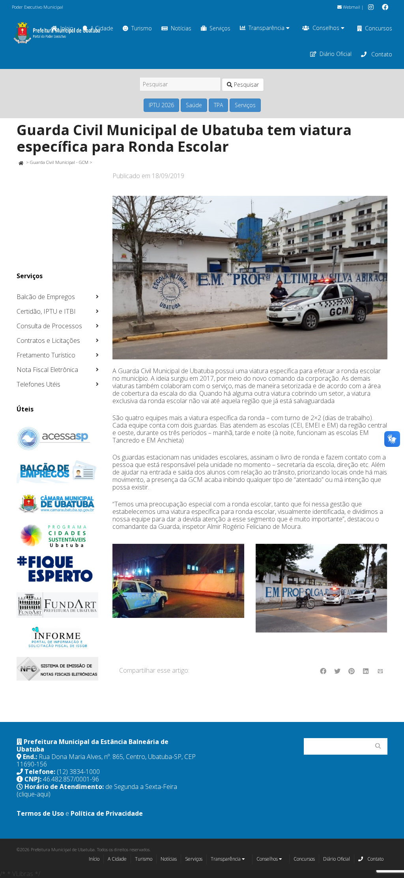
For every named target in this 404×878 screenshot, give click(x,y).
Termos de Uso (40, 813)
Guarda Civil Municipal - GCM (59, 162)
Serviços (219, 28)
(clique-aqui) (33, 794)
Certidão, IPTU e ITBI (46, 311)
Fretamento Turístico (46, 355)
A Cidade (117, 859)
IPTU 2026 (161, 105)
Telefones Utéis (38, 384)
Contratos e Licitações (48, 340)
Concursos (378, 28)
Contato (381, 54)
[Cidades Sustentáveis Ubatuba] (58, 536)
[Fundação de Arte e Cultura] (58, 604)
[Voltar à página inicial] (21, 162)
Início (94, 859)
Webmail (351, 7)
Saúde (194, 105)
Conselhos (326, 28)
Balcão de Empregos (46, 296)
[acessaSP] (58, 438)
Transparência (267, 28)
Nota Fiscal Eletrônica (47, 369)
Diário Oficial (336, 54)
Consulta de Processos (49, 326)
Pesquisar (245, 84)
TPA (218, 105)
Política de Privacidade (107, 813)
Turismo (141, 28)
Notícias (181, 28)
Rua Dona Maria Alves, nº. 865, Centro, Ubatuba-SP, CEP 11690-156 (106, 760)
